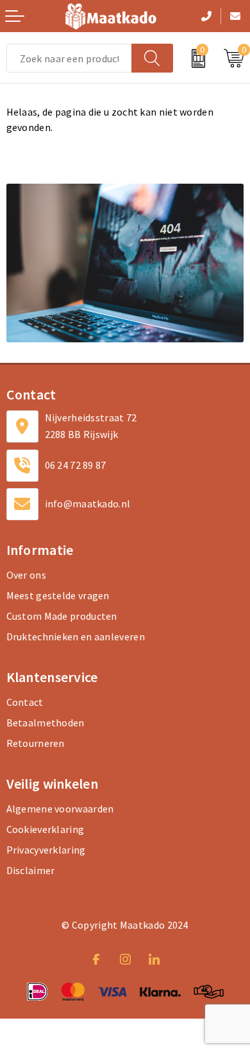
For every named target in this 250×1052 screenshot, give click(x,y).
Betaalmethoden (45, 722)
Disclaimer (30, 870)
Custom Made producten (61, 615)
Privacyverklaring (46, 849)
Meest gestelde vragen (58, 595)
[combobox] (69, 58)
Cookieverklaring (45, 829)
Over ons (26, 574)
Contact (25, 702)
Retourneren (35, 743)
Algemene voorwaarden (60, 808)
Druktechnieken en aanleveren (75, 636)
